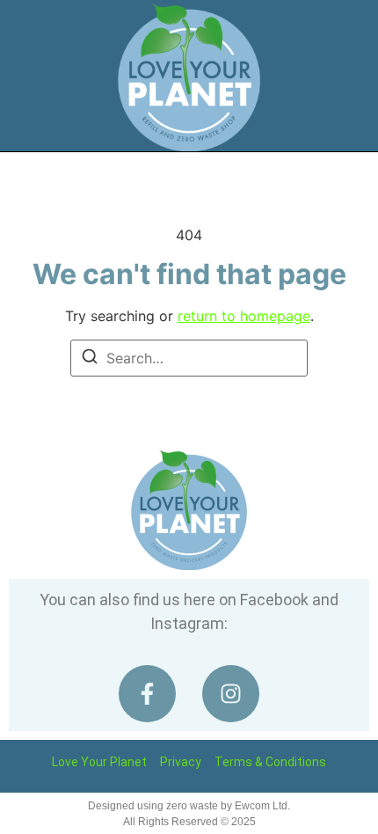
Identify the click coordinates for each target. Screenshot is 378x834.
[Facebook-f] (147, 693)
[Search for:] (189, 358)
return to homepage (244, 316)
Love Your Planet (99, 762)
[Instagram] (230, 693)
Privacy (180, 762)
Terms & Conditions (270, 762)
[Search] (90, 358)
